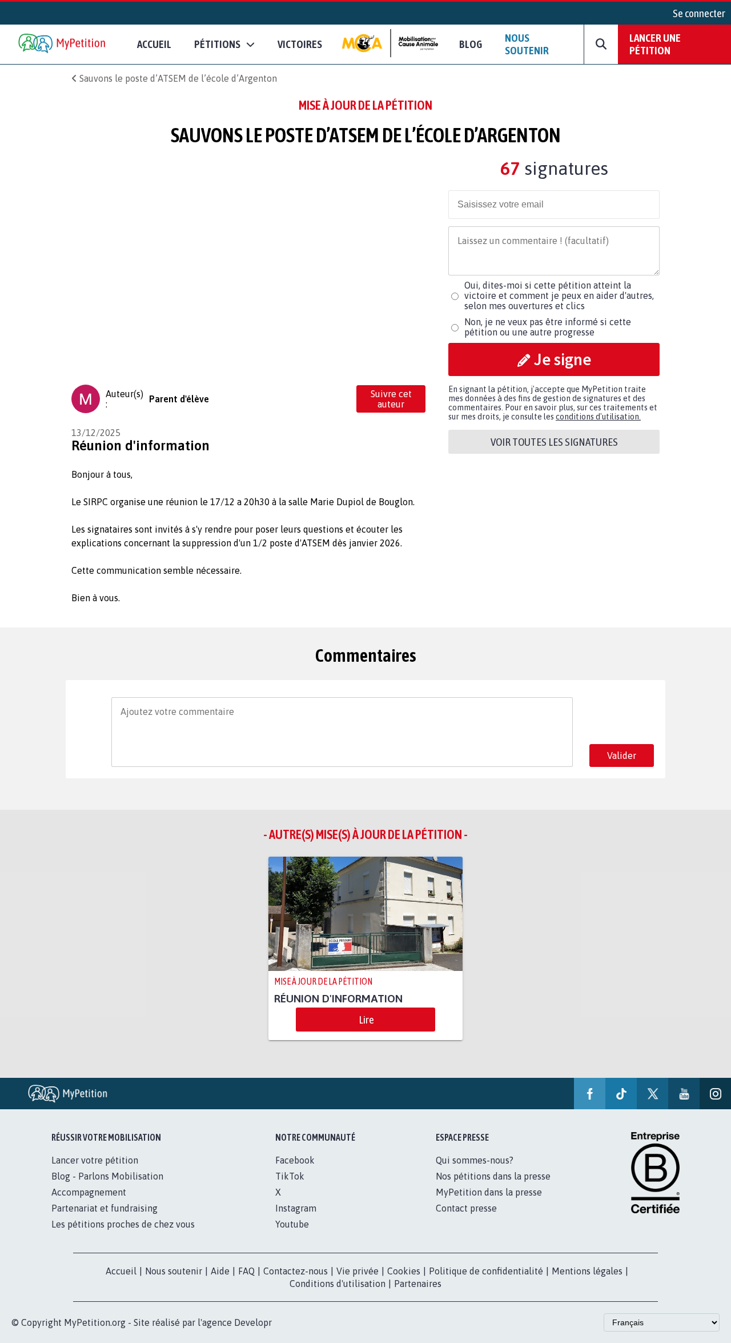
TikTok (289, 1176)
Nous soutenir (527, 44)
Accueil (154, 44)
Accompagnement (88, 1192)
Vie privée (357, 1271)
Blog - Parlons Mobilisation (107, 1176)
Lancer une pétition (655, 44)
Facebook (295, 1160)
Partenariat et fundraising (104, 1208)
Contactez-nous (295, 1271)
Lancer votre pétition (94, 1160)
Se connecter (699, 13)
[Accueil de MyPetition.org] (63, 44)
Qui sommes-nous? (474, 1160)
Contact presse (466, 1208)
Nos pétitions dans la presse (493, 1176)
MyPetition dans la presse (489, 1192)
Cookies (403, 1271)
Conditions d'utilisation (337, 1283)
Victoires (300, 44)
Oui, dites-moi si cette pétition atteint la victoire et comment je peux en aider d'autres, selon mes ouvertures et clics (559, 295)
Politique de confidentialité (486, 1271)
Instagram (295, 1208)
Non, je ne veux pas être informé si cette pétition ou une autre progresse (547, 327)
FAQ (246, 1271)
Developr (253, 1322)
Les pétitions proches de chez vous (123, 1224)
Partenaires (417, 1283)
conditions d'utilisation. (598, 416)
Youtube (292, 1224)
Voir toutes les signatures (554, 441)
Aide (220, 1271)
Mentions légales (587, 1271)
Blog (470, 44)
